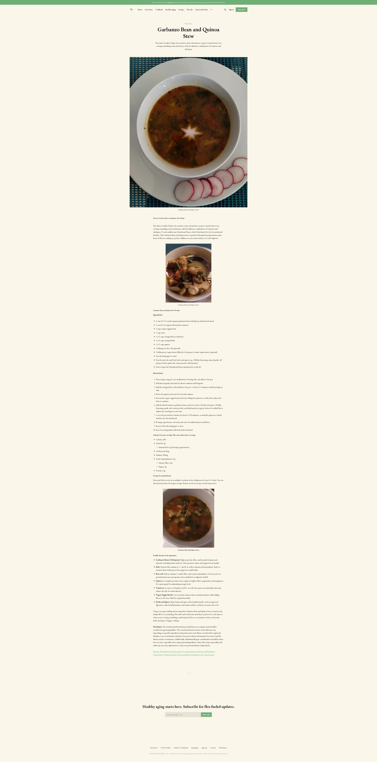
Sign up (204, 748)
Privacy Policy (166, 748)
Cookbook (159, 9)
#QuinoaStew (158, 654)
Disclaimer (223, 748)
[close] (374, 2)
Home (140, 9)
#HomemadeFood (184, 654)
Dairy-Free (188, 24)
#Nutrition (201, 651)
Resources (154, 748)
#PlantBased (210, 651)
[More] (211, 9)
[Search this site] (225, 9)
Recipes (181, 9)
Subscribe (241, 9)
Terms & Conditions (181, 748)
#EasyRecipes (209, 654)
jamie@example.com (188, 714)
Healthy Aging (170, 9)
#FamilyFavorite (198, 654)
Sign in (231, 9)
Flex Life (190, 9)
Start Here (149, 9)
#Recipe (156, 651)
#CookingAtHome (189, 651)
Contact (213, 748)
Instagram (194, 748)
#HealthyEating (166, 651)
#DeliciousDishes (170, 654)
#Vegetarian (176, 651)
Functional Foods (201, 9)
